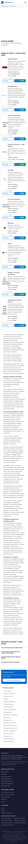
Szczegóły (5, 80)
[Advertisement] (14, 25)
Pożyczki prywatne (8, 707)
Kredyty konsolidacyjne (7, 781)
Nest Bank (11, 170)
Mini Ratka (11, 223)
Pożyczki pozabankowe (9, 701)
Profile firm (3, 799)
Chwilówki (5, 699)
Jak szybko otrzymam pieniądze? (14, 662)
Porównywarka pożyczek (7, 792)
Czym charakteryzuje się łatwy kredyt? (14, 647)
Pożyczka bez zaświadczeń (10, 715)
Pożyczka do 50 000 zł (20, 822)
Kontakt (3, 810)
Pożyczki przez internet (9, 693)
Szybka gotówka (7, 712)
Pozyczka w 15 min (8, 736)
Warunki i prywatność (6, 812)
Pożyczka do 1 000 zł (19, 818)
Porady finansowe (5, 797)
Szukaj (2, 801)
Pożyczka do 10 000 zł (7, 822)
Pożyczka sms (6, 717)
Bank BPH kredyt (12, 59)
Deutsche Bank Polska (14, 115)
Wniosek (19, 80)
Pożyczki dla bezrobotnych (10, 728)
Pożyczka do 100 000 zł (7, 825)
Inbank (9, 243)
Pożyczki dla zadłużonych (9, 709)
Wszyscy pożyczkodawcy (7, 794)
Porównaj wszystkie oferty (14, 680)
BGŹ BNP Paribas (12, 86)
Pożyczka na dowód (8, 704)
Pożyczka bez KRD (8, 733)
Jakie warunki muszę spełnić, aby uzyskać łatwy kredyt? (14, 652)
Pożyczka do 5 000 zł (19, 820)
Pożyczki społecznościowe (10, 725)
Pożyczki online (5, 771)
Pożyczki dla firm (7, 720)
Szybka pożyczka (7, 696)
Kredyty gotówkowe (8, 738)
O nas (2, 808)
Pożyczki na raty (7, 691)
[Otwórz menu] (25, 2)
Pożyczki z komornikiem (9, 730)
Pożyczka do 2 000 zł (6, 820)
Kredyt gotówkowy (6, 776)
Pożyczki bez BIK (5, 786)
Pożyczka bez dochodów (9, 722)
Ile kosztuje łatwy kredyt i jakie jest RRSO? (14, 657)
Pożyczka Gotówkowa (14, 199)
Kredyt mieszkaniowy (8, 741)
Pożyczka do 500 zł (6, 818)
